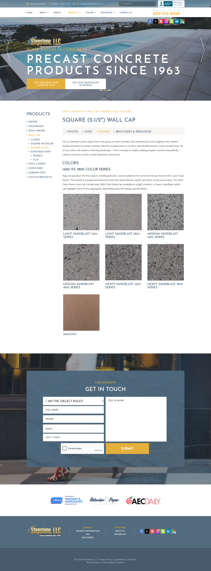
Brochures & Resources (133, 132)
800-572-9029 (166, 14)
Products (73, 13)
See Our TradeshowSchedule (85, 84)
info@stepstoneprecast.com (91, 4)
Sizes (88, 132)
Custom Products (40, 177)
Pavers (32, 122)
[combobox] (137, 3)
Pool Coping (37, 164)
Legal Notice (120, 559)
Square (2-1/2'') (40, 148)
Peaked (37, 156)
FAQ (88, 534)
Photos (72, 132)
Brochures (88, 538)
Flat (36, 160)
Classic (35, 140)
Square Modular (42, 144)
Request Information (87, 531)
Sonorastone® (41, 152)
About (43, 13)
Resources (106, 13)
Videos (57, 13)
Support (121, 562)
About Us (120, 531)
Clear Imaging (108, 562)
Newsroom (120, 534)
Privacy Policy (105, 559)
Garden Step (36, 173)
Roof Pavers (36, 131)
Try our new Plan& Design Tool (46, 84)
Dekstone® (35, 168)
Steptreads (35, 126)
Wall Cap (34, 135)
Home (29, 13)
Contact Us (125, 13)
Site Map (132, 559)
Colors (90, 13)
